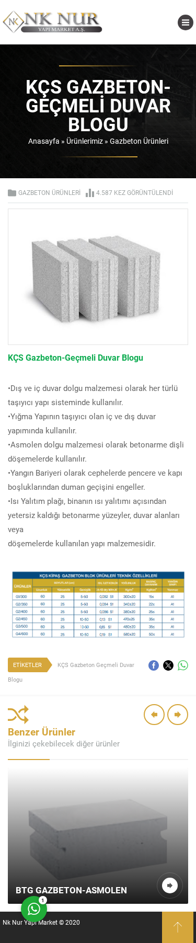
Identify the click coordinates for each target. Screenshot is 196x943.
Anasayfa (44, 141)
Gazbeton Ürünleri (139, 141)
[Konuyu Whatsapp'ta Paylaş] (183, 665)
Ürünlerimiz (84, 141)
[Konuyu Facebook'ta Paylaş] (153, 665)
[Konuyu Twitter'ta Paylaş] (168, 665)
